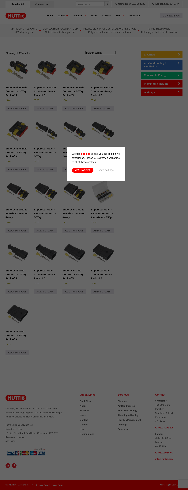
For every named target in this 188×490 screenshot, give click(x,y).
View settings (106, 170)
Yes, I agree (83, 170)
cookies (85, 153)
